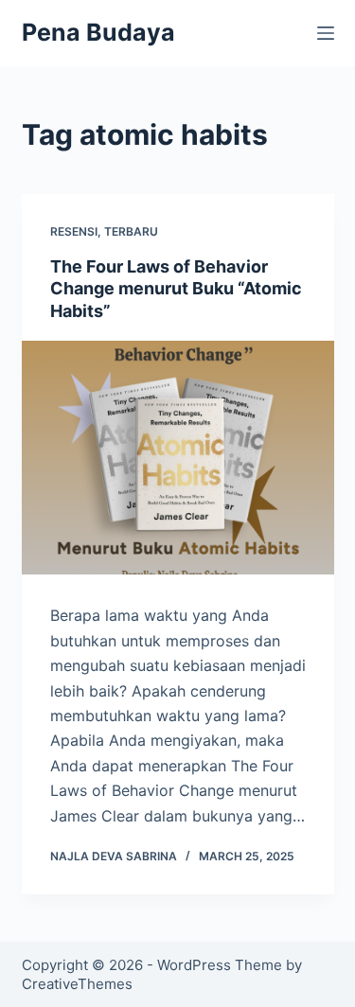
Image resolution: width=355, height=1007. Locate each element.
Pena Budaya (98, 32)
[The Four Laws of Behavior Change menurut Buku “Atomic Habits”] (178, 458)
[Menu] (325, 33)
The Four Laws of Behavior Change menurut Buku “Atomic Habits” (176, 288)
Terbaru (131, 231)
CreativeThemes (77, 984)
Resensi (74, 231)
